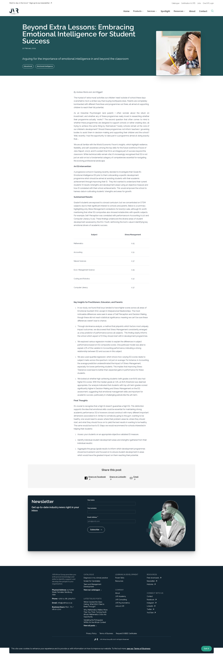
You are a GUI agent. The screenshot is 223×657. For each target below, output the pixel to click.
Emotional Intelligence (45, 66)
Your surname (92, 508)
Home (126, 11)
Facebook (150, 600)
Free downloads (153, 578)
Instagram (150, 603)
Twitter (149, 609)
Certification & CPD (188, 3)
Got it (206, 648)
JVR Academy (120, 596)
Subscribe (94, 529)
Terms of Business (106, 633)
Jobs (199, 3)
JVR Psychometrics (122, 603)
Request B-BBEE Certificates (126, 633)
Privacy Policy (91, 633)
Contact (203, 11)
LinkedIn (150, 606)
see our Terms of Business (138, 648)
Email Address (92, 517)
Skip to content (118, 4)
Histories (150, 584)
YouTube (150, 613)
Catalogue (175, 3)
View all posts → (90, 625)
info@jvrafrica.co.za (65, 603)
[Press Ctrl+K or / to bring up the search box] (212, 11)
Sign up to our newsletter (39, 3)
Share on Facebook (97, 477)
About (192, 11)
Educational (28, 66)
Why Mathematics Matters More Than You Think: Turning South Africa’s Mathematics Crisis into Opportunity (95, 613)
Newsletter (151, 581)
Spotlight (165, 11)
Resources (119, 581)
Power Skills (119, 578)
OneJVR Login (208, 3)
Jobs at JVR (119, 606)
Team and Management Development (92, 585)
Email (135, 477)
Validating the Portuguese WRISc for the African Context (95, 621)
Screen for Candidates (92, 581)
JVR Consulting (121, 600)
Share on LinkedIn (118, 477)
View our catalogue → (93, 590)
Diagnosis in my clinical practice (96, 578)
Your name (91, 500)
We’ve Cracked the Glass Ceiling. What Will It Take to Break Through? (94, 604)
